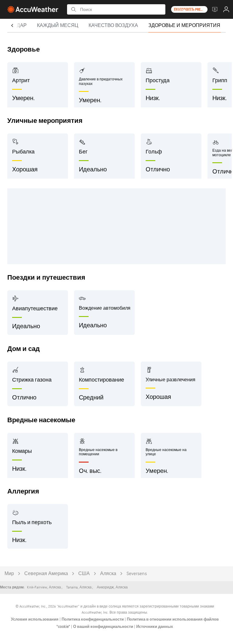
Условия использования (35, 619)
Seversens (137, 574)
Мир (9, 574)
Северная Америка (46, 574)
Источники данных (154, 626)
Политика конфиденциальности (93, 619)
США (84, 574)
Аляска (108, 574)
